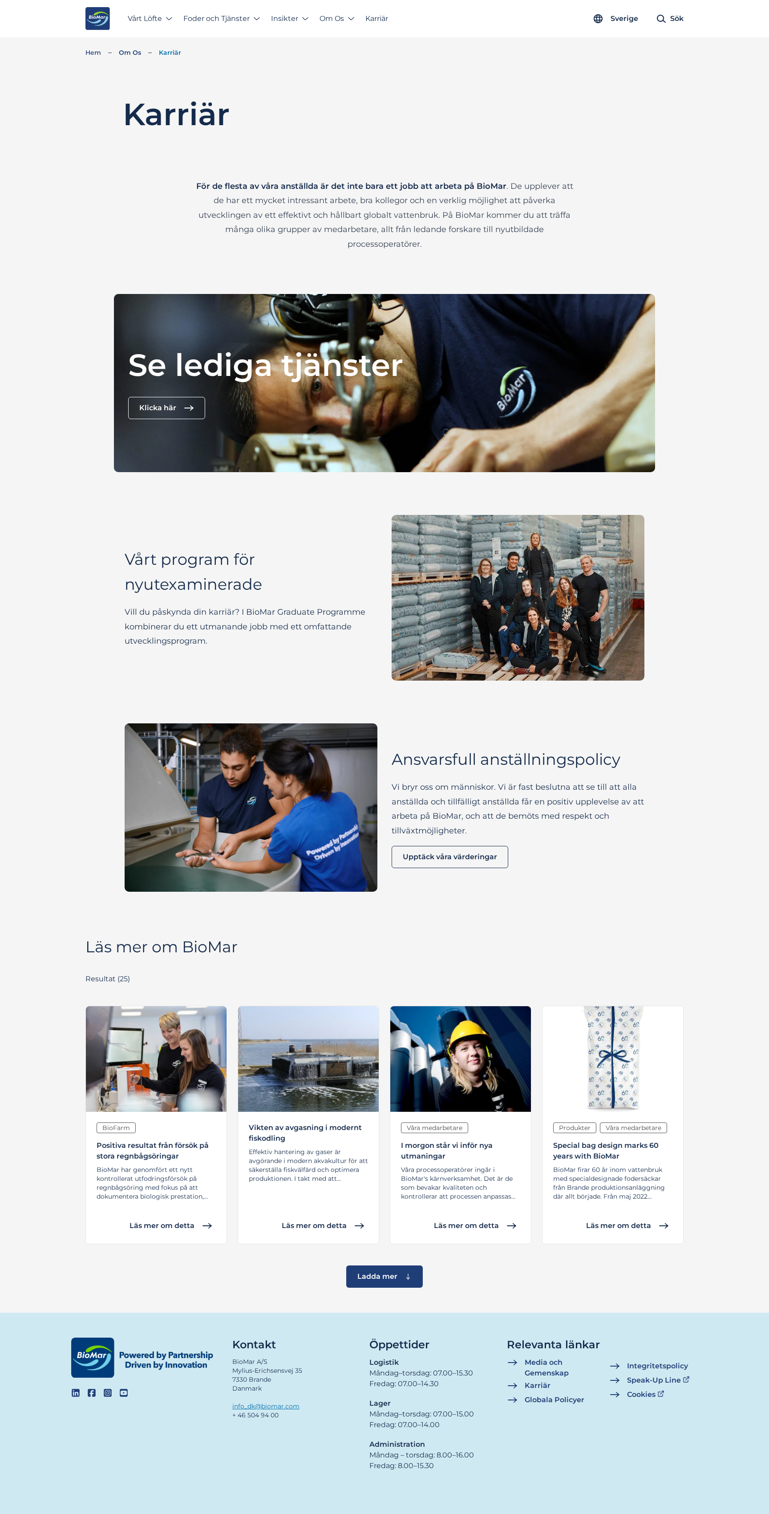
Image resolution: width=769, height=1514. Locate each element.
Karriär (376, 18)
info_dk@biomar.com (266, 1406)
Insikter (284, 18)
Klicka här (157, 408)
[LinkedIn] (75, 1392)
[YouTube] (123, 1392)
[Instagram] (107, 1392)
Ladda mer (377, 1276)
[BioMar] (97, 18)
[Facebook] (91, 1392)
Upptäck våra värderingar (450, 857)
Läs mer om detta (162, 1225)
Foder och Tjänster (216, 18)
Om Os (332, 18)
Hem (93, 53)
